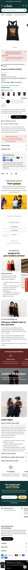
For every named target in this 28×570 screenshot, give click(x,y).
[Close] (25, 51)
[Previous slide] (12, 47)
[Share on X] (11, 173)
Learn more (13, 141)
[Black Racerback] (3, 94)
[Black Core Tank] (14, 94)
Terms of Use (21, 501)
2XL (4, 105)
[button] (26, 285)
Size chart (24, 98)
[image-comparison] (14, 202)
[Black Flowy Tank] (8, 94)
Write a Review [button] (14, 226)
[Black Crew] (19, 94)
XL (21, 101)
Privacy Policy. (14, 502)
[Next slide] (17, 47)
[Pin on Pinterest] (16, 173)
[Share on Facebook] (7, 173)
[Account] (23, 6)
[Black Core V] (24, 94)
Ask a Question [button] (14, 230)
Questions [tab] (13, 234)
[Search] (25, 10)
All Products (9, 14)
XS (4, 102)
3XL (10, 106)
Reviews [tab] (5, 234)
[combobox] (14, 10)
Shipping (3, 76)
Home (2, 14)
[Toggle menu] (2, 6)
